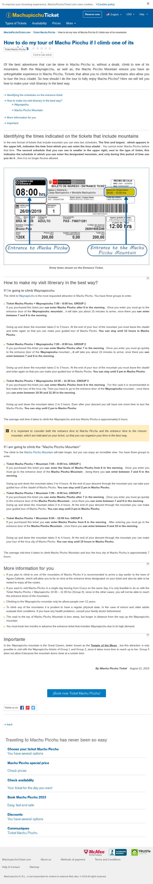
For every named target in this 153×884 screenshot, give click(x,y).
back (10, 724)
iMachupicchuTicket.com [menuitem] (16, 859)
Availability (39, 23)
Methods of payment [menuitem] (73, 859)
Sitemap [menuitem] (34, 866)
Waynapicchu (27, 295)
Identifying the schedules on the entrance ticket (35, 94)
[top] (147, 278)
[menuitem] (114, 14)
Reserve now (92, 14)
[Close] (148, 4)
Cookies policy (106, 4)
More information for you (21, 117)
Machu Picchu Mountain (28, 110)
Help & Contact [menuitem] (11, 866)
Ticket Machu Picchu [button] (15, 49)
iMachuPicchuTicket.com (17, 32)
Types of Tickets (15, 23)
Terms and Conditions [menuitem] (108, 859)
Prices (56, 23)
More (69, 23)
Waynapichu (21, 104)
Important (12, 123)
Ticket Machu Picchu (44, 32)
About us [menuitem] (46, 859)
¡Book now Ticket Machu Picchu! (76, 693)
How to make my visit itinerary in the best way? (34, 100)
